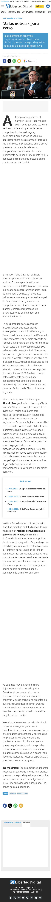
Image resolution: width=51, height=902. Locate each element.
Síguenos (31, 61)
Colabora (39, 6)
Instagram (19, 897)
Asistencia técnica (21, 892)
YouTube (23, 897)
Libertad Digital (25, 882)
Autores (34, 892)
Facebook (10, 897)
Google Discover (27, 897)
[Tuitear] (9, 61)
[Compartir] (4, 61)
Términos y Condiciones (20, 889)
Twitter (14, 897)
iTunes (40, 897)
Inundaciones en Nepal (38, 1)
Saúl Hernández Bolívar (12, 18)
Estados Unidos (14, 12)
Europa (3, 12)
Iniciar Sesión (48, 6)
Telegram (36, 897)
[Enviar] (14, 61)
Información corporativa (25, 887)
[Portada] (18, 6)
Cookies (36, 889)
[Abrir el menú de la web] (3, 6)
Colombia (12, 794)
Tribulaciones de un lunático (25, 496)
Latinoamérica (27, 12)
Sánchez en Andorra (22, 1)
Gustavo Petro (22, 794)
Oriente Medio (40, 12)
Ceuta (12, 1)
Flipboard (31, 897)
